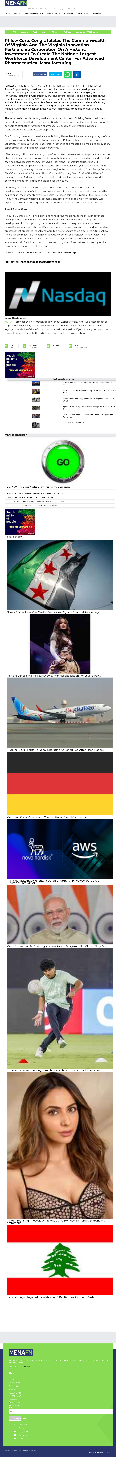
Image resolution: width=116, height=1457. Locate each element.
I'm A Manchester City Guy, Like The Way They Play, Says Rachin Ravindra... (55, 1070)
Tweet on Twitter (55, 74)
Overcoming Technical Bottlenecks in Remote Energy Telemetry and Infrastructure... (35, 493)
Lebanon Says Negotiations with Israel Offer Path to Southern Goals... (51, 1297)
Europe (24, 32)
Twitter (21, 1428)
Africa (54, 32)
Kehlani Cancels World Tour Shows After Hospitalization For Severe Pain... (54, 675)
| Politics (66, 32)
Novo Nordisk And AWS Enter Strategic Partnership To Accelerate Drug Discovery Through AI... (53, 882)
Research (69, 13)
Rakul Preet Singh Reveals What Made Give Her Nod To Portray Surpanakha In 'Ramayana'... (57, 1221)
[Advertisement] (46, 22)
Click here (25, 1367)
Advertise (12, 1390)
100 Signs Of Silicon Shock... (74, 423)
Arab (35, 32)
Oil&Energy (95, 32)
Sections (97, 13)
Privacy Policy (14, 1383)
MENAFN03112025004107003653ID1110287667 (32, 262)
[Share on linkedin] (77, 74)
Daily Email (22, 1435)
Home (7, 13)
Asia (44, 32)
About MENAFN (15, 1393)
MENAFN (10, 86)
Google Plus (23, 1432)
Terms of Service (15, 1379)
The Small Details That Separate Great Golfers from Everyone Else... (29, 497)
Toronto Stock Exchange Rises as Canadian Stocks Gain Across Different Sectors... (35, 501)
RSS (20, 1442)
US (11, 32)
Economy (80, 32)
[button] (69, 8)
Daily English (15, 1402)
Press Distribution (33, 13)
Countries (83, 13)
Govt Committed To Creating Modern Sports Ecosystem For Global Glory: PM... (57, 946)
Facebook (22, 1425)
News (17, 13)
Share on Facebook (40, 74)
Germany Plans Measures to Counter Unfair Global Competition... (48, 817)
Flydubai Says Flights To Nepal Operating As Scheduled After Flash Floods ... (56, 749)
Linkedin (21, 1438)
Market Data (53, 13)
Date (8, 73)
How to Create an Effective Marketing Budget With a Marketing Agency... (31, 505)
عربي (62, 8)
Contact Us (13, 1386)
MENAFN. (21, 1450)
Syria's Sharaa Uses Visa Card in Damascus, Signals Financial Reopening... (53, 612)
